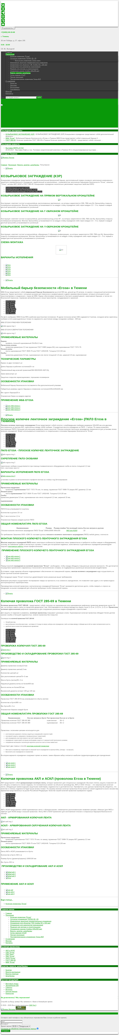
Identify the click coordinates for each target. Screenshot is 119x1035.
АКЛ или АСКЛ (71, 530)
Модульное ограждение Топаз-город (27, 60)
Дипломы (13, 85)
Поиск (3, 97)
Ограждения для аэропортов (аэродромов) (25, 67)
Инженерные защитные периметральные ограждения (29, 62)
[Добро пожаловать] (4, 105)
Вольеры (9, 989)
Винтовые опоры (12, 984)
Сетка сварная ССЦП (17, 75)
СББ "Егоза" (10, 303)
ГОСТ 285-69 (11, 140)
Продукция (10, 54)
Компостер (10, 993)
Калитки (9, 970)
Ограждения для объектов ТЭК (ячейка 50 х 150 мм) (28, 65)
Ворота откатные (12, 974)
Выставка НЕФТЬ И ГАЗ (14, 148)
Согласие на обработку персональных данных (18, 1029)
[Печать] (9, 168)
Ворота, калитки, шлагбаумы (20, 73)
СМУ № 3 (32, 1005)
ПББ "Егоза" (10, 307)
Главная (9, 52)
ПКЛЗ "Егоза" (11, 309)
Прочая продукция (16, 77)
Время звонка (6, 1026)
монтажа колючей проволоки (38, 746)
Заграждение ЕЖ (12, 985)
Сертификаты (15, 89)
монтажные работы (15, 546)
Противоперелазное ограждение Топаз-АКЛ (25, 79)
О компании (10, 81)
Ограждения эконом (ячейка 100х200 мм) (24, 71)
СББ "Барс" (10, 305)
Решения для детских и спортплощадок (24, 69)
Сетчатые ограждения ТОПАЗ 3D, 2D (23, 58)
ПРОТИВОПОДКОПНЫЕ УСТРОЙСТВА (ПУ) (24, 192)
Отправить (5, 1031)
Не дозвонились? (8, 28)
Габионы (9, 987)
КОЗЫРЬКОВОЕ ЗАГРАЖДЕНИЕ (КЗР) (20, 134)
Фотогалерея (14, 87)
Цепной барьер (11, 991)
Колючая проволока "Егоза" (20, 56)
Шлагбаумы (10, 976)
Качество (13, 83)
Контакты (9, 93)
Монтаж (9, 91)
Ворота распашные (13, 972)
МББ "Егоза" (10, 138)
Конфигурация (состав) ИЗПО (18, 188)
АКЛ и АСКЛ (10, 301)
